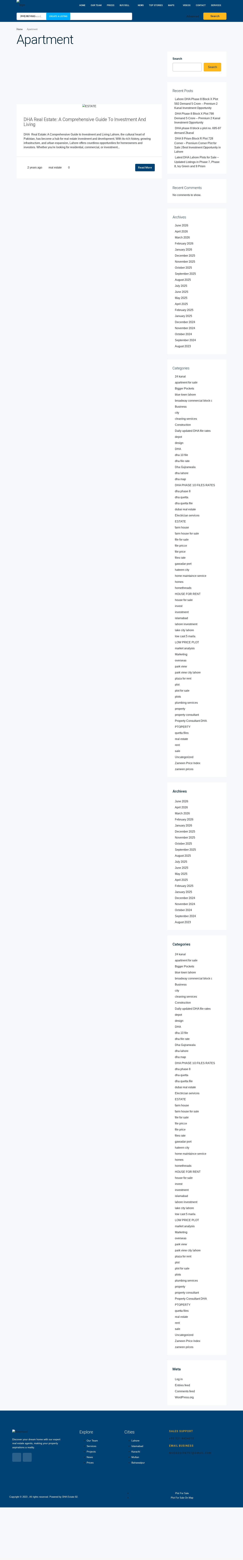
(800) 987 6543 (27, 16)
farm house (182, 527)
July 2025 (181, 285)
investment (182, 612)
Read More (145, 167)
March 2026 (182, 237)
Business (181, 406)
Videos (187, 5)
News (141, 5)
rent (177, 745)
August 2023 (183, 346)
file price (180, 551)
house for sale (184, 600)
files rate (180, 557)
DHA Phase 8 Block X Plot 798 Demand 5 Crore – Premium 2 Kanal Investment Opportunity (197, 118)
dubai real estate (185, 509)
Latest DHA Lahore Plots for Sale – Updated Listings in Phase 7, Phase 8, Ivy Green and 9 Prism (197, 162)
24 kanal (180, 376)
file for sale (182, 539)
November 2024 (185, 328)
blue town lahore (185, 394)
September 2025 (185, 273)
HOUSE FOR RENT (188, 593)
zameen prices (184, 769)
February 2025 (184, 310)
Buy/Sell (124, 5)
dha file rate (182, 461)
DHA (178, 448)
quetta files (182, 732)
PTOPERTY (183, 726)
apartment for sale (186, 382)
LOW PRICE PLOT (187, 642)
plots (178, 696)
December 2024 (185, 322)
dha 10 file (181, 455)
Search (177, 58)
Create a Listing (58, 16)
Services (216, 5)
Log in (179, 1379)
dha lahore (181, 473)
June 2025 (181, 291)
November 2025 (185, 261)
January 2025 (183, 316)
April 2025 (181, 303)
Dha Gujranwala (185, 467)
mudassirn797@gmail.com (190, 1453)
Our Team (96, 5)
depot (178, 436)
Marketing (181, 654)
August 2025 (183, 279)
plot (177, 684)
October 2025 (183, 267)
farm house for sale (187, 533)
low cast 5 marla (185, 636)
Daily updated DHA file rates (193, 430)
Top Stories (156, 5)
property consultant (187, 714)
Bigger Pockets (184, 388)
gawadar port (183, 563)
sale (177, 751)
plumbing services (186, 702)
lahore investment (186, 624)
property (180, 708)
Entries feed (182, 1385)
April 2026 (181, 231)
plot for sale (182, 690)
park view (181, 666)
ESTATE (180, 521)
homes (179, 581)
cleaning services (186, 418)
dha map (180, 479)
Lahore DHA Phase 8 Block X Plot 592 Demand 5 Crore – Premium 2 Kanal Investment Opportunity (196, 103)
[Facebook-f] (16, 1457)
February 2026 (184, 243)
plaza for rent (183, 678)
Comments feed (185, 1391)
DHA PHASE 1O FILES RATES (195, 485)
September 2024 (185, 340)
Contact (201, 5)
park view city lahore (188, 672)
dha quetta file (184, 503)
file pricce (181, 545)
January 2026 (183, 249)
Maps (171, 5)
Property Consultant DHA (191, 720)
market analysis (185, 648)
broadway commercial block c (193, 400)
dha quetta (181, 497)
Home (82, 5)
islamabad (181, 618)
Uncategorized (184, 757)
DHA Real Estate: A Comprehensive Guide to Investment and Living (85, 122)
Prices (110, 5)
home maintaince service (190, 575)
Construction (183, 424)
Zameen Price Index (187, 763)
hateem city (182, 569)
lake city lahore (184, 630)
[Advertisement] (89, 78)
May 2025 (181, 297)
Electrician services (187, 515)
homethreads (183, 587)
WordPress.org (184, 1397)
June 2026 (181, 225)
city (177, 412)
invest (178, 606)
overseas (180, 660)
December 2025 (185, 255)
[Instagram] (27, 1457)
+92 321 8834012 (181, 1438)
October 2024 (183, 334)
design (179, 442)
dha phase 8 (183, 491)
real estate (55, 167)
